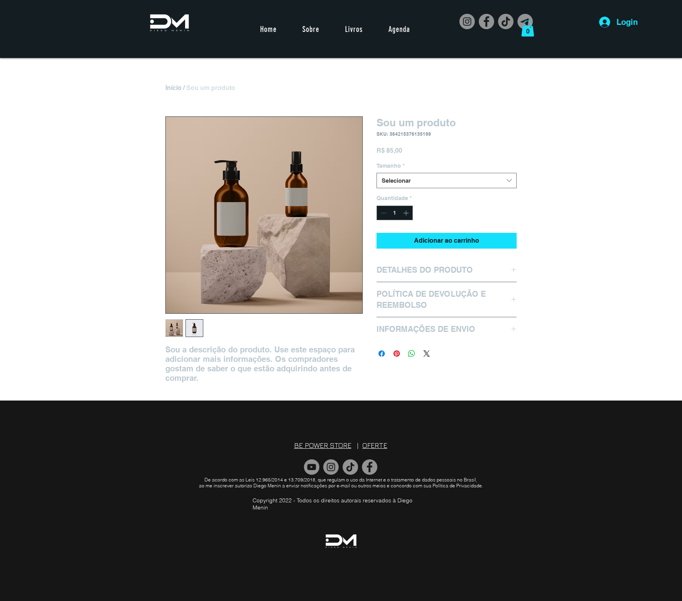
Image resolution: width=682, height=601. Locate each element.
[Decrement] (383, 213)
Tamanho (391, 166)
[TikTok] (505, 21)
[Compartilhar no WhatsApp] (411, 353)
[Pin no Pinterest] (396, 353)
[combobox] (447, 180)
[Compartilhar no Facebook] (381, 353)
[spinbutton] (395, 213)
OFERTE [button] (374, 445)
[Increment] (407, 213)
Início (173, 88)
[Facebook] (486, 21)
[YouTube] (311, 467)
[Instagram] (467, 21)
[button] (527, 29)
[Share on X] (426, 353)
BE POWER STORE (322, 445)
